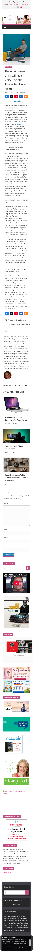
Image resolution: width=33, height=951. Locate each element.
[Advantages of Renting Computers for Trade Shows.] (16, 397)
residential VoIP (19, 124)
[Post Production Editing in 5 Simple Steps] (16, 430)
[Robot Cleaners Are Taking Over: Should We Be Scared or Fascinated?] (16, 459)
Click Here (16, 905)
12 (14, 484)
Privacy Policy (7, 872)
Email (5, 538)
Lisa (16, 92)
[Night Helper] (16, 16)
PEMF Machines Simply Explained (15, 320)
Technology (8, 66)
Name (5, 529)
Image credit (16, 101)
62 (16, 423)
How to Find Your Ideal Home (18, 324)
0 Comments (22, 92)
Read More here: (18, 949)
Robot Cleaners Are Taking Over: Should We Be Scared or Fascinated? (16, 478)
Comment (6, 503)
